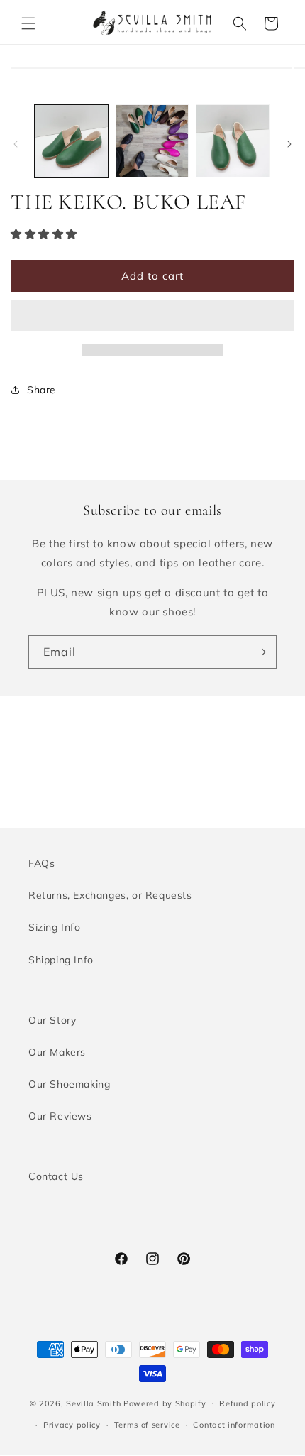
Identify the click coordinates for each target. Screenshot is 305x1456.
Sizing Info (54, 927)
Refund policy (247, 1403)
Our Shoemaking (69, 1084)
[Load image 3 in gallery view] (233, 141)
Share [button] (41, 389)
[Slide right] (289, 144)
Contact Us (56, 1176)
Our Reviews (60, 1116)
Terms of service (147, 1425)
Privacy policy (72, 1425)
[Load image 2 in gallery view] (152, 141)
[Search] (239, 23)
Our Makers (57, 1052)
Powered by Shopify (164, 1403)
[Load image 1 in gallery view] (72, 141)
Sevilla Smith (93, 1403)
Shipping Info (61, 959)
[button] (28, 23)
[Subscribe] (260, 652)
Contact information (233, 1425)
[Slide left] (15, 144)
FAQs (41, 863)
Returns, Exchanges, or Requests (110, 895)
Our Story (52, 1020)
